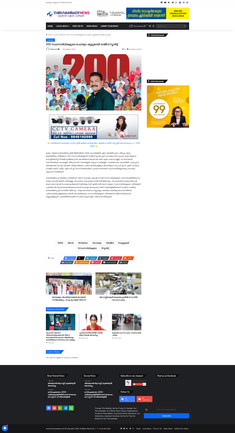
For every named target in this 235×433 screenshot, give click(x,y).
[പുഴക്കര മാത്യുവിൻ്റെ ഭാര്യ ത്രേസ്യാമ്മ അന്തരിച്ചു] (93, 322)
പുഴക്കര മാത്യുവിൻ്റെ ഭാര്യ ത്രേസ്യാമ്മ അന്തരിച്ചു (91, 334)
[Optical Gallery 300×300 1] (168, 127)
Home (50, 26)
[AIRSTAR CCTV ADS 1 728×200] (93, 126)
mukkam (84, 243)
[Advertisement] (93, 219)
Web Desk (54, 49)
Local (56, 35)
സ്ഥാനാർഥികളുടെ (88, 248)
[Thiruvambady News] (68, 14)
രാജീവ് (110, 243)
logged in (59, 358)
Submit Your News (109, 26)
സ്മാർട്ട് (106, 248)
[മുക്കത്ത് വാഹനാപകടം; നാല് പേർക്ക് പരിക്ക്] (126, 322)
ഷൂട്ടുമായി (124, 243)
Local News (62, 26)
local (71, 243)
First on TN (78, 26)
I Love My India (104, 429)
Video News (91, 26)
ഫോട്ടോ (97, 243)
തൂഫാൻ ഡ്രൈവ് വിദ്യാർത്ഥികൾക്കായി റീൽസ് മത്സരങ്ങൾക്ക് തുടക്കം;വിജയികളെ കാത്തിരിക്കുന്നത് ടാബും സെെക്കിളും (60, 336)
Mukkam (62, 35)
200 (61, 243)
